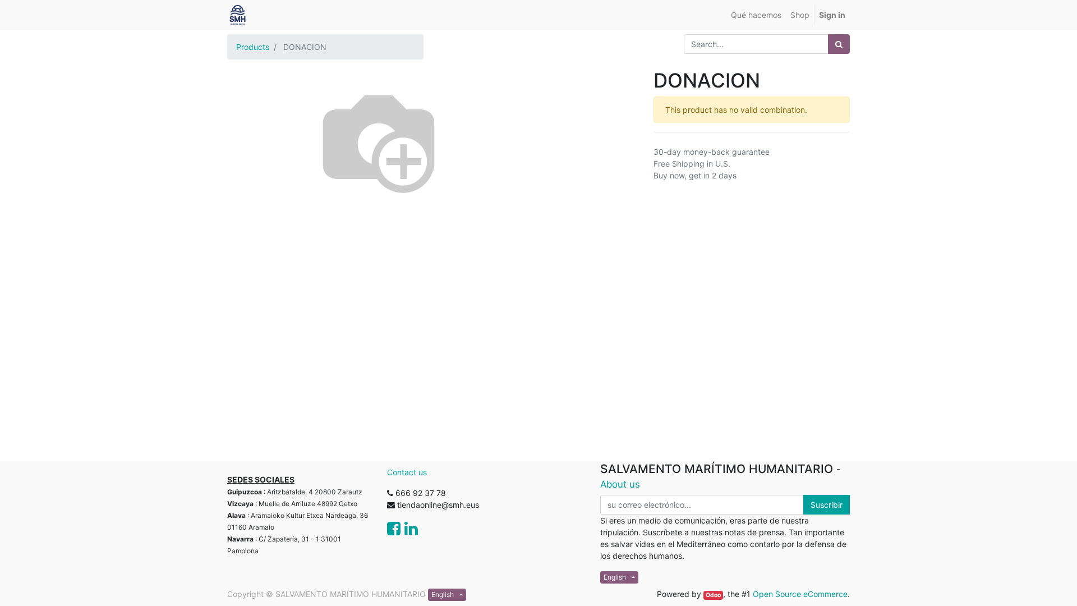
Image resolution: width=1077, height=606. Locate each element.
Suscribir (827, 504)
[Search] (839, 44)
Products (252, 47)
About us (620, 484)
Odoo (713, 595)
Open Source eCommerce (800, 594)
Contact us (407, 472)
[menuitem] (756, 14)
